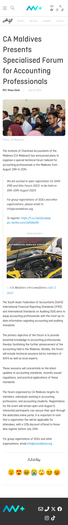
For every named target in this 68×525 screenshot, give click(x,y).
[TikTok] (53, 518)
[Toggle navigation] (5, 8)
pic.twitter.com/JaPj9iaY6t (23, 222)
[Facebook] (59, 509)
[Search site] (13, 8)
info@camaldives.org (39, 443)
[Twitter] (53, 509)
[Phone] (47, 509)
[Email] (40, 509)
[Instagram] (47, 518)
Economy (47, 21)
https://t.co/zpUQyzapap (36, 218)
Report (20, 21)
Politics (33, 21)
